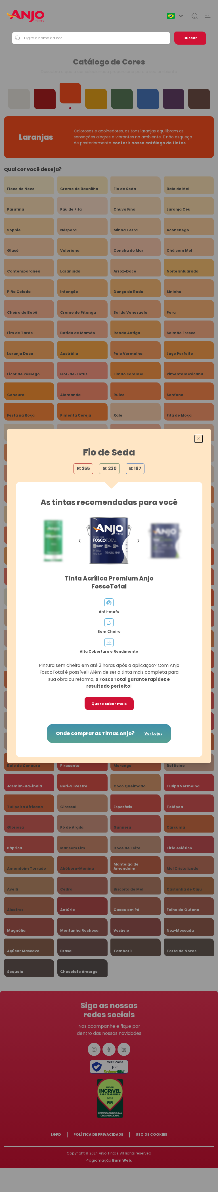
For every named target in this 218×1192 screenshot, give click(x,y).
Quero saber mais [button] (109, 703)
